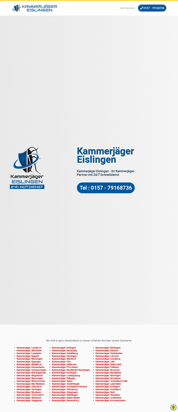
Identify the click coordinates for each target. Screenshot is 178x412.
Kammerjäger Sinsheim (108, 395)
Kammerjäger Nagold (28, 356)
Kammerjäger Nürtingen (108, 375)
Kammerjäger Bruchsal (107, 370)
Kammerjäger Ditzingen (64, 356)
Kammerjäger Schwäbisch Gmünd (69, 386)
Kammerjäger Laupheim (29, 353)
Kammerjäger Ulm (61, 361)
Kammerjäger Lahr (105, 361)
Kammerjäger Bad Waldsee (31, 384)
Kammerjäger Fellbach (107, 367)
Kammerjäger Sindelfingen (66, 384)
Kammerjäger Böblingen (108, 347)
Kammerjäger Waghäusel (30, 375)
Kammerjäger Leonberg (108, 359)
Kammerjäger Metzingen (30, 359)
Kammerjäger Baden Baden (66, 397)
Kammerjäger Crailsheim (108, 397)
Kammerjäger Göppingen (65, 392)
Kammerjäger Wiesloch (64, 359)
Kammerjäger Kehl (105, 392)
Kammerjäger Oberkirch (29, 386)
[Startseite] (35, 8)
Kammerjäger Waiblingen (65, 395)
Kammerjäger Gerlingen (29, 389)
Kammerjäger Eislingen (64, 347)
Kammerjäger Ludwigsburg (66, 375)
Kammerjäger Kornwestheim (110, 400)
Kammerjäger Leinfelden (108, 384)
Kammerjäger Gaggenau (29, 400)
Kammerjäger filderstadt (108, 364)
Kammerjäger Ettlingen (108, 386)
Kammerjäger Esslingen (64, 372)
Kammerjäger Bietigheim (108, 372)
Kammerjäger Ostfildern (108, 389)
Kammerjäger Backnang (64, 350)
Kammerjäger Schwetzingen (31, 370)
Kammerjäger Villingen (63, 378)
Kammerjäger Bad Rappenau (31, 372)
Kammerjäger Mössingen (30, 378)
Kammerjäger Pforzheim (65, 367)
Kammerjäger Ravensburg (65, 400)
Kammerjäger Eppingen (29, 361)
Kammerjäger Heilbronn (64, 364)
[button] (152, 8)
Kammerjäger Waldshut (29, 397)
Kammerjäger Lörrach (107, 356)
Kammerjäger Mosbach (29, 392)
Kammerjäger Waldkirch (29, 364)
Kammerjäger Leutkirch (29, 347)
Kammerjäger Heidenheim (109, 353)
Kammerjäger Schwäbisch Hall (111, 381)
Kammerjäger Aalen (62, 381)
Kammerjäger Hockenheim (30, 367)
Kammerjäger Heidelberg (65, 353)
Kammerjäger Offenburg (65, 389)
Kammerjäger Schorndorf (30, 395)
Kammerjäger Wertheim (29, 350)
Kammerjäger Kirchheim (108, 378)
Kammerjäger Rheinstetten (31, 381)
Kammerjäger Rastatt (107, 350)
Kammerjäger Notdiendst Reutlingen (71, 370)
